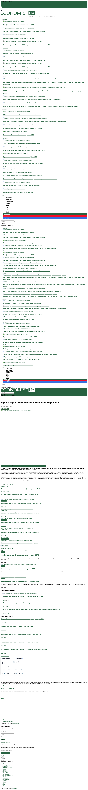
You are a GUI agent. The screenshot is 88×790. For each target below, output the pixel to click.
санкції (54, 704)
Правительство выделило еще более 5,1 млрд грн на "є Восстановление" (26, 73)
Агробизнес (9, 197)
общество (28, 704)
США (57, 701)
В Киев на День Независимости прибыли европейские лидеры (23, 163)
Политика (5, 138)
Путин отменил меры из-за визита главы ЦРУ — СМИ (20, 157)
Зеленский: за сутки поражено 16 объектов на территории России (24, 150)
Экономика (5, 48)
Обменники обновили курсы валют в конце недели (17, 626)
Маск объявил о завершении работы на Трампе (18, 603)
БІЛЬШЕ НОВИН (5, 537)
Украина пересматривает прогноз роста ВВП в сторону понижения (24, 31)
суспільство (62, 704)
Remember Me (5, 737)
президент (42, 704)
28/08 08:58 (3, 653)
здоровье (14, 704)
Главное (5, 19)
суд (56, 704)
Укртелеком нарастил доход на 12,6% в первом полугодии (21, 185)
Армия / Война (7, 214)
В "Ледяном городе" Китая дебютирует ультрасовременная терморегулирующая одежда (31, 609)
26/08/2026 (3, 526)
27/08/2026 (3, 516)
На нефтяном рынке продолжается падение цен (18, 38)
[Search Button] (14, 221)
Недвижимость (10, 201)
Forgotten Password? (6, 742)
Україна (69, 702)
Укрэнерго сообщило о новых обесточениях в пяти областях (20, 532)
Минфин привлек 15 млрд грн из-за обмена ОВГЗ (18, 25)
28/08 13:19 (3, 622)
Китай (28, 702)
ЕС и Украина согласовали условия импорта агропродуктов (19, 543)
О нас (4, 3)
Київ (31, 701)
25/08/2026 (3, 535)
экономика (74, 704)
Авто (7, 208)
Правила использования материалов (12, 720)
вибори (77, 701)
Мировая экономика (7, 767)
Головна (2, 400)
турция (68, 704)
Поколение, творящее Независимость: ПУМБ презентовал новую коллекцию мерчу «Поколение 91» (34, 121)
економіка (5, 704)
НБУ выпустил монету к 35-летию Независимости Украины (22, 115)
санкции (49, 704)
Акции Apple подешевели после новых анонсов (18, 192)
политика (35, 704)
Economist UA (6, 686)
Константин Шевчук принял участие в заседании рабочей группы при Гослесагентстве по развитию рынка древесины (40, 106)
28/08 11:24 (3, 637)
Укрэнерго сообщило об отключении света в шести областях (20, 513)
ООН (48, 701)
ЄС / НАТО (6, 218)
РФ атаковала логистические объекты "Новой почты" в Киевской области (24, 649)
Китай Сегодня (7, 216)
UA (1, 6)
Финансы (5, 109)
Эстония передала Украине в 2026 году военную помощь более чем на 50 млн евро (29, 45)
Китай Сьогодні (6, 774)
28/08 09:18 (3, 645)
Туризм (8, 203)
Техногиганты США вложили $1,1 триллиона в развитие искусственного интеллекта (30, 179)
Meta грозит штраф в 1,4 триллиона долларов (17, 172)
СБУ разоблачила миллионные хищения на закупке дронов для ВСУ (22, 619)
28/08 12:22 (3, 630)
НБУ (38, 702)
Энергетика (9, 199)
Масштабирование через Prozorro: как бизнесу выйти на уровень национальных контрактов (32, 99)
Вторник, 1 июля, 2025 (6, 406)
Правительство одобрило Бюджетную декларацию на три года (23, 596)
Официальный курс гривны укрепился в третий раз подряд (19, 642)
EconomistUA (15, 723)
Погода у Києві (6, 658)
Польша (51, 701)
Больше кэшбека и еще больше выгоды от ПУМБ (18, 135)
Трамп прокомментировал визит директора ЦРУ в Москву (21, 143)
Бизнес (4, 76)
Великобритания (8, 702)
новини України (21, 704)
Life (7, 210)
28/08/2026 (3, 507)
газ (1, 704)
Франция (73, 701)
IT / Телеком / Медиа (8, 167)
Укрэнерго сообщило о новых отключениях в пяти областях (20, 522)
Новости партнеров (8, 721)
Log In (2, 755)
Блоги (7, 212)
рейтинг (45, 704)
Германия (15, 701)
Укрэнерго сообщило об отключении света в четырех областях (21, 503)
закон (10, 704)
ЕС (18, 702)
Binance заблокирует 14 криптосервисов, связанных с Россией (23, 128)
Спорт (7, 205)
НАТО (35, 702)
